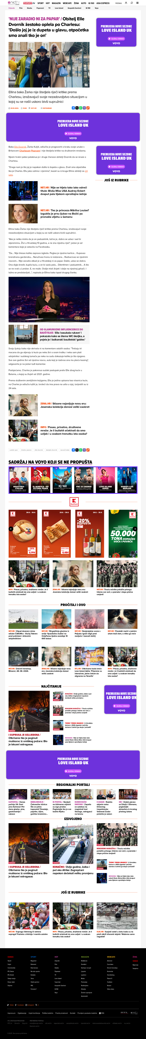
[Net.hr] (134, 1013)
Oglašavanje (22, 1013)
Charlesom (25, 150)
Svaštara (109, 982)
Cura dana (110, 964)
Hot (48, 3)
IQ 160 (91, 3)
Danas (10, 956)
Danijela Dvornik (51, 450)
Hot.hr (33, 108)
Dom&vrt (83, 964)
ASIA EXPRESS (103, 3)
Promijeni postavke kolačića (87, 1013)
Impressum (11, 1013)
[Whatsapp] (80, 108)
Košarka (33, 975)
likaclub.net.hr (34, 1026)
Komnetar (110, 971)
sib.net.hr (48, 1023)
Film (20, 8)
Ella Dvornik (39, 450)
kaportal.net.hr (59, 1023)
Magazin (56, 3)
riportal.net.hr (85, 1023)
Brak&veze (84, 961)
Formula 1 (33, 989)
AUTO (83, 3)
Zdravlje (83, 989)
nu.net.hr (127, 1023)
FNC (32, 985)
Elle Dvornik (20, 146)
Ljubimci (83, 975)
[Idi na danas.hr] (29, 3)
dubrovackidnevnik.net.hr (101, 1023)
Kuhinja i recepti (86, 968)
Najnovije (135, 965)
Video (135, 960)
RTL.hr (10, 1023)
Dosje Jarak (11, 982)
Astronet (109, 961)
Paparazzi (40, 8)
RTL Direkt (11, 975)
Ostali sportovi (35, 982)
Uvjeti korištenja (34, 1013)
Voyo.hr (24, 1023)
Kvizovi (109, 985)
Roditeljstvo (84, 985)
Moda (83, 978)
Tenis (32, 978)
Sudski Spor (14, 450)
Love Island (59, 8)
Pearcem (35, 150)
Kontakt (72, 1013)
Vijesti (9, 961)
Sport (41, 3)
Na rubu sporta (35, 971)
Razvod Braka (64, 450)
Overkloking (110, 975)
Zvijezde (12, 8)
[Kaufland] (73, 501)
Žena (76, 3)
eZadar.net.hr (117, 1023)
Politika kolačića (47, 1013)
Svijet (9, 964)
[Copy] (88, 108)
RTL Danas (11, 971)
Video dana (110, 989)
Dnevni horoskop (112, 968)
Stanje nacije (12, 978)
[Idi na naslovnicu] (14, 5)
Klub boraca (34, 968)
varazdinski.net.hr (72, 1023)
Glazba (29, 8)
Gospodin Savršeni (74, 8)
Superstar (57, 982)
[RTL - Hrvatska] (124, 1013)
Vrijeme (10, 985)
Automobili (84, 996)
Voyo (96, 8)
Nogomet (33, 961)
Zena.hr (17, 1023)
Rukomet (33, 964)
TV (49, 8)
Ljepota (83, 971)
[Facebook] (73, 108)
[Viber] (84, 108)
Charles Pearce (26, 450)
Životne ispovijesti (86, 992)
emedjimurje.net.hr (36, 1023)
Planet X (109, 978)
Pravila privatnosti (61, 1013)
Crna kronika (11, 968)
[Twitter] (77, 108)
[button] (11, 469)
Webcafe (67, 3)
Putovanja (84, 982)
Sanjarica (135, 968)
